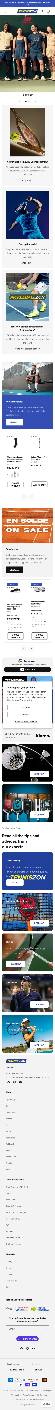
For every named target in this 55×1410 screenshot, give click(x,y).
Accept (26, 707)
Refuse (26, 714)
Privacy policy (25, 700)
